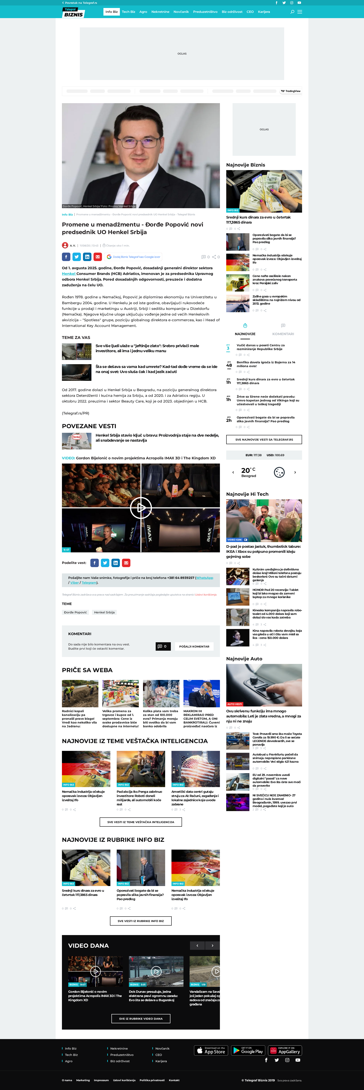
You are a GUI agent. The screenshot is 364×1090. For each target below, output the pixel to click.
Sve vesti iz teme (140, 822)
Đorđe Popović (75, 612)
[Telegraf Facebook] (276, 2)
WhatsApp (204, 578)
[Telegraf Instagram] (291, 2)
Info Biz (67, 214)
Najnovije (245, 165)
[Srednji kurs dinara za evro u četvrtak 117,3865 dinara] (86, 868)
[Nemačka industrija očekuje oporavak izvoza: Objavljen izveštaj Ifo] (86, 769)
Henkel (69, 274)
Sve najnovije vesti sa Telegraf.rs (264, 439)
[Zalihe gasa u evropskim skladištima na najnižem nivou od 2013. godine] (237, 303)
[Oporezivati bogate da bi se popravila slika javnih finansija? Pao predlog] (141, 868)
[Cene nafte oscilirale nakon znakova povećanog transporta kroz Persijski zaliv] (237, 283)
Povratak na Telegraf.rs (81, 2)
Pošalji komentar (194, 646)
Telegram (89, 583)
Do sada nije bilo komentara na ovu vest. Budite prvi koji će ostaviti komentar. (99, 646)
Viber (74, 583)
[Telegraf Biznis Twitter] (284, 2)
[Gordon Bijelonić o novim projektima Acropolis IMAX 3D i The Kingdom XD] (95, 971)
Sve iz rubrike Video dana (141, 1018)
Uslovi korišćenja (205, 594)
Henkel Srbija (104, 612)
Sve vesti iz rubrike (141, 921)
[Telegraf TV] (299, 2)
